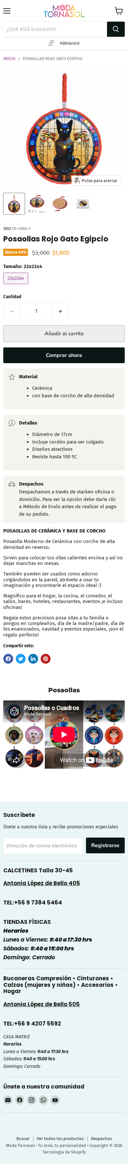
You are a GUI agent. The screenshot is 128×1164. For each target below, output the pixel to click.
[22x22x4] (16, 286)
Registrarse (105, 845)
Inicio (9, 58)
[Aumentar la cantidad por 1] (60, 311)
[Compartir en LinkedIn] (33, 659)
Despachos (101, 1138)
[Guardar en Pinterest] (46, 659)
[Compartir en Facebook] (8, 659)
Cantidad (12, 296)
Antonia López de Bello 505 (41, 1004)
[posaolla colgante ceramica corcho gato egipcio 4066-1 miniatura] (37, 203)
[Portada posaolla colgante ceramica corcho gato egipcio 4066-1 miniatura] (14, 203)
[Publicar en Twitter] (21, 659)
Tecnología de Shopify (64, 1152)
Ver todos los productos (60, 1138)
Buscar (23, 1138)
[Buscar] (116, 29)
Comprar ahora (64, 355)
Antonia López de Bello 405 (41, 883)
